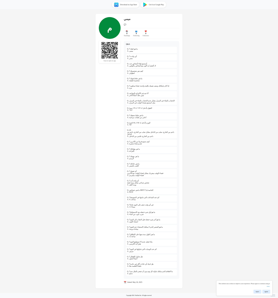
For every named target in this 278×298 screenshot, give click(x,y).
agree (266, 291)
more (268, 286)
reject (257, 291)
